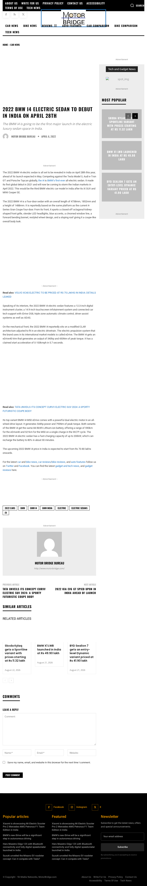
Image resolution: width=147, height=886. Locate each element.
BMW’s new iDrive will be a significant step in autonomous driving (22, 837)
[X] (23, 14)
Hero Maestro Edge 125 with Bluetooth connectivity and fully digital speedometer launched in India (24, 847)
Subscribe (123, 847)
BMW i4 (33, 508)
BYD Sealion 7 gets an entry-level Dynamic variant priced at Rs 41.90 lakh (82, 653)
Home (5, 44)
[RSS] (14, 14)
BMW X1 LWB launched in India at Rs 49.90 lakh (49, 649)
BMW (22, 508)
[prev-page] (5, 680)
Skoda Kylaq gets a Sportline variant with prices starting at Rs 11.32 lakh (16, 653)
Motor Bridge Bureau (23, 136)
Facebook (59, 807)
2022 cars (10, 508)
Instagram (81, 807)
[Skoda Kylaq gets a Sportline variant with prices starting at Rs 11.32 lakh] (17, 633)
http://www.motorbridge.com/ (49, 568)
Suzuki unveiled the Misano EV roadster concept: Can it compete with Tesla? (23, 857)
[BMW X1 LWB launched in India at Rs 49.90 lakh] (49, 633)
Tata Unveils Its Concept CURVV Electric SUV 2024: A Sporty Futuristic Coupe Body (24, 592)
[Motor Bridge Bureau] (6, 136)
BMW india (47, 508)
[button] (137, 5)
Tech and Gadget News (122, 69)
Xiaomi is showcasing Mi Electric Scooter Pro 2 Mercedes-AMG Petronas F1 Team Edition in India (24, 827)
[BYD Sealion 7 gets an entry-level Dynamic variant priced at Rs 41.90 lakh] (82, 633)
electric (62, 508)
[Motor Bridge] (73, 18)
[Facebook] (6, 14)
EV (6, 512)
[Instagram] (72, 807)
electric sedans (79, 508)
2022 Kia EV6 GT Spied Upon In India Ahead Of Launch (75, 591)
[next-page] (11, 680)
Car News (15, 44)
